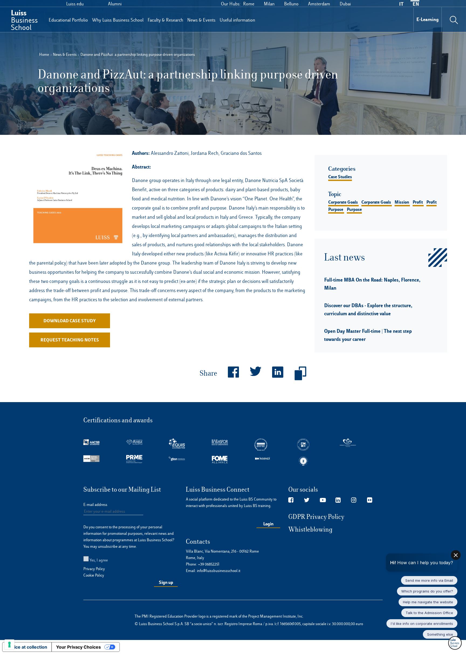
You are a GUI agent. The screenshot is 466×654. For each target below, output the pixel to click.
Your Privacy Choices (78, 647)
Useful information (237, 20)
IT (401, 4)
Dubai (345, 4)
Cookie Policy (93, 575)
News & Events (201, 20)
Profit (418, 202)
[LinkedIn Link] (338, 500)
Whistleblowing (310, 529)
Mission (402, 202)
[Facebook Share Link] (228, 374)
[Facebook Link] (290, 500)
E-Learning (427, 19)
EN (416, 4)
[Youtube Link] (323, 500)
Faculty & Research (165, 20)
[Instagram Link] (353, 500)
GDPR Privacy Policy (316, 517)
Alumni (115, 4)
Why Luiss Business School (117, 20)
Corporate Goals (343, 202)
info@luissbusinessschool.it (218, 570)
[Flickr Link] (369, 500)
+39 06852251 (209, 564)
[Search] (454, 19)
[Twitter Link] (307, 500)
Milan (269, 4)
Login (268, 524)
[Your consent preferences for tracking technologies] (9, 644)
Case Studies (340, 177)
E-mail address (95, 504)
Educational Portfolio (68, 20)
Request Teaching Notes (69, 340)
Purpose (335, 209)
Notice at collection (27, 647)
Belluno (291, 4)
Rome (248, 4)
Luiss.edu (75, 4)
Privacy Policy (94, 568)
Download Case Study (69, 321)
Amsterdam (319, 4)
